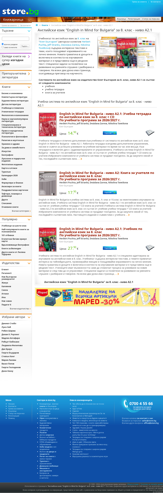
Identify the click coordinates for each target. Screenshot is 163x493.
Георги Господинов (11, 367)
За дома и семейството (13, 147)
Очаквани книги (10, 207)
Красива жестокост (80, 454)
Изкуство (6, 151)
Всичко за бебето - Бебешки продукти (48, 438)
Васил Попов (8, 363)
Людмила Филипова (12, 345)
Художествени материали (46, 424)
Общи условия (133, 484)
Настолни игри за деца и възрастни (49, 409)
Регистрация (13, 416)
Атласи (5, 293)
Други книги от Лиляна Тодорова (13, 253)
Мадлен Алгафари (11, 338)
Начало (11, 404)
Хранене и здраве (11, 144)
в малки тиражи (47, 457)
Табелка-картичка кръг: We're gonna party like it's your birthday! (88, 433)
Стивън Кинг (8, 356)
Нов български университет (9, 277)
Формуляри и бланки (12, 182)
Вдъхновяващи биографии (15, 244)
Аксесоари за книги (11, 186)
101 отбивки (8, 235)
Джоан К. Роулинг (10, 334)
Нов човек (7, 301)
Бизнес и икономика (12, 93)
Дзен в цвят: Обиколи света (84, 442)
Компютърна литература (14, 97)
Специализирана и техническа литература (14, 125)
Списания (6, 203)
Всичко (48, 452)
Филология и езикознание (15, 115)
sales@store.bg (149, 420)
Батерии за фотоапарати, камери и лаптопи (49, 475)
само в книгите (10, 47)
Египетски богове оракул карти (14, 240)
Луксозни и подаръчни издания (13, 159)
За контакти (156, 2)
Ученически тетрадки (13, 111)
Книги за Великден (11, 248)
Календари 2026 (10, 175)
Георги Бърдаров (10, 352)
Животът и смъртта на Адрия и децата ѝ (89, 418)
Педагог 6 (6, 304)
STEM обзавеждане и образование (48, 443)
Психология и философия (15, 136)
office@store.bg (151, 423)
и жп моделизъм (48, 448)
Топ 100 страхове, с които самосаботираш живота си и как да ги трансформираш (90, 424)
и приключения (46, 462)
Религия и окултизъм (13, 140)
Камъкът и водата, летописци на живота (89, 420)
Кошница (12, 411)
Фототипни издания (12, 164)
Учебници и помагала (13, 108)
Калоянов (6, 286)
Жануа (5, 282)
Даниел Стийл (9, 323)
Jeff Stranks (53, 44)
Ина (4, 297)
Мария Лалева (9, 360)
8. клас (81, 38)
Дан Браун (7, 349)
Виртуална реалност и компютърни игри (90, 456)
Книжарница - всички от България (49, 405)
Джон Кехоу (7, 371)
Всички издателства (19, 308)
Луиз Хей (6, 327)
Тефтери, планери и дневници (12, 194)
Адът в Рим (77, 408)
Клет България (48, 41)
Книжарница (13, 19)
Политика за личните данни (152, 484)
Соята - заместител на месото (84, 430)
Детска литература (11, 104)
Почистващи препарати (45, 414)
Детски (47, 435)
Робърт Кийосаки (10, 341)
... (79, 158)
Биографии (7, 155)
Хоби (4, 179)
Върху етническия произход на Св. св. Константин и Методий (88, 414)
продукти (45, 428)
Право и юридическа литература (12, 131)
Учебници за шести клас (14, 225)
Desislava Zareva (70, 44)
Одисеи (75, 411)
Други (5, 199)
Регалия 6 (6, 273)
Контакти (12, 406)
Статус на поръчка (16, 413)
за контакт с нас (145, 418)
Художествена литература (15, 100)
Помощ (11, 418)
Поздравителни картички (15, 190)
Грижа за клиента (139, 2)
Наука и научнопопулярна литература (15, 120)
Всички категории (20, 211)
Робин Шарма (8, 330)
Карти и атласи (9, 168)
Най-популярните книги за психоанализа (15, 230)
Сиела (5, 290)
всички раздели (11, 44)
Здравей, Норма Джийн (82, 427)
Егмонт (5, 269)
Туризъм (6, 171)
